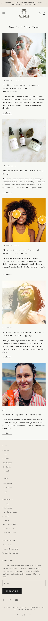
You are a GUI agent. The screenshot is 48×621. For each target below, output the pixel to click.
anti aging (7, 327)
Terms (28, 615)
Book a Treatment (10, 549)
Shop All (5, 471)
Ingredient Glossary (10, 512)
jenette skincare (10, 410)
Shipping (5, 516)
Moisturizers (7, 463)
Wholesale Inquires (10, 553)
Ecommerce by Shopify (26, 609)
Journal (5, 504)
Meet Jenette (8, 483)
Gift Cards (6, 467)
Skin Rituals (7, 508)
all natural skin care (12, 80)
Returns (5, 520)
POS (42, 607)
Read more (7, 113)
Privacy (20, 615)
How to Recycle (9, 524)
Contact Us (7, 545)
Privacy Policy (8, 528)
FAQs (4, 491)
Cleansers (6, 450)
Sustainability (7, 487)
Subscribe (12, 591)
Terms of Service (9, 533)
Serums (5, 459)
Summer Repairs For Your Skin (22, 415)
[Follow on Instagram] (10, 600)
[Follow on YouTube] (16, 600)
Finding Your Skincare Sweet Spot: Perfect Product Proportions (20, 88)
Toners (5, 454)
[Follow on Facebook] (3, 600)
